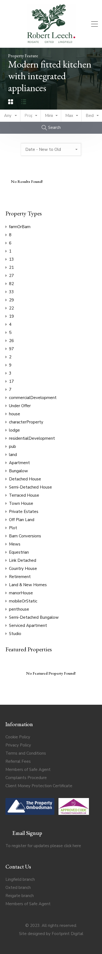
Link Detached (22, 560)
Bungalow (18, 471)
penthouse (19, 609)
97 (11, 349)
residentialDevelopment (32, 438)
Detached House (25, 479)
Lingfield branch (20, 879)
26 (11, 340)
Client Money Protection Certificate (38, 786)
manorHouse (21, 593)
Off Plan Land (21, 519)
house (14, 414)
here (77, 845)
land (13, 454)
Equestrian (19, 552)
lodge (14, 430)
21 (11, 267)
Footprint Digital (67, 933)
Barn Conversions (25, 536)
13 (11, 259)
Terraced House (24, 495)
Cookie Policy (17, 737)
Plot (13, 528)
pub (12, 446)
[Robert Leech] (51, 41)
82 (11, 283)
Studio (15, 633)
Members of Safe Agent (28, 769)
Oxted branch (18, 887)
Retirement (20, 576)
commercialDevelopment (33, 397)
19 (11, 316)
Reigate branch (19, 895)
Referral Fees (18, 761)
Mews (14, 544)
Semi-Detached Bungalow (34, 617)
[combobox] (10, 116)
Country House (23, 568)
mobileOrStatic (23, 601)
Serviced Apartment (28, 625)
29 (11, 300)
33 (11, 292)
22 (11, 308)
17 (11, 381)
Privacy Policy (18, 745)
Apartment (19, 462)
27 (11, 275)
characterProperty (26, 422)
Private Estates (23, 511)
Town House (21, 503)
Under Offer (20, 406)
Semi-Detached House (30, 487)
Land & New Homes (28, 585)
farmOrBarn (19, 226)
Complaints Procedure (26, 777)
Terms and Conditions (25, 753)
